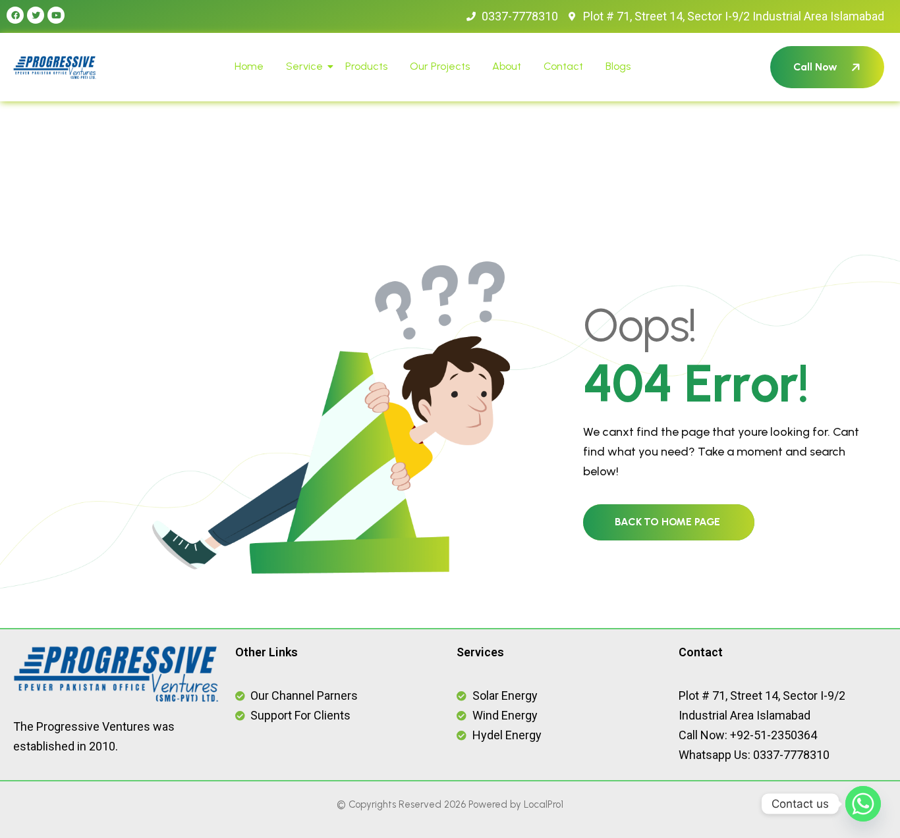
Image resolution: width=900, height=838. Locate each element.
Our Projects (440, 66)
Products (366, 66)
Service (304, 66)
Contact (563, 66)
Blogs (618, 66)
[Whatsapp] (863, 804)
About (506, 66)
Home (249, 66)
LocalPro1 (543, 804)
